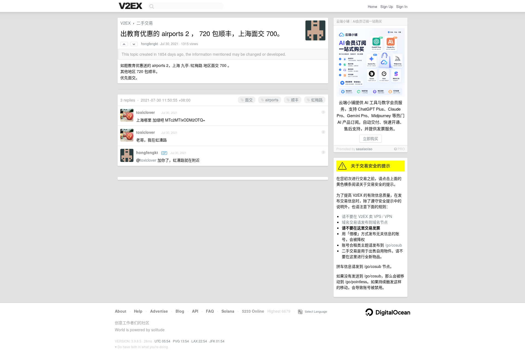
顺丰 (294, 99)
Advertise (159, 311)
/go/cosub (393, 245)
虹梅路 (316, 99)
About (120, 311)
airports (271, 99)
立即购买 (370, 138)
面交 (248, 99)
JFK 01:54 (216, 341)
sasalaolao (364, 148)
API (195, 311)
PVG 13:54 (181, 341)
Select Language (314, 311)
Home (372, 6)
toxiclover (145, 112)
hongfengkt (149, 43)
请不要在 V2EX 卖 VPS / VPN (367, 216)
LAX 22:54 (199, 341)
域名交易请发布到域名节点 (365, 222)
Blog (180, 311)
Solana (227, 311)
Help (138, 311)
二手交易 (144, 23)
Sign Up (386, 6)
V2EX (125, 23)
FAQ (210, 311)
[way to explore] (131, 6)
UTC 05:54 (162, 341)
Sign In (401, 6)
